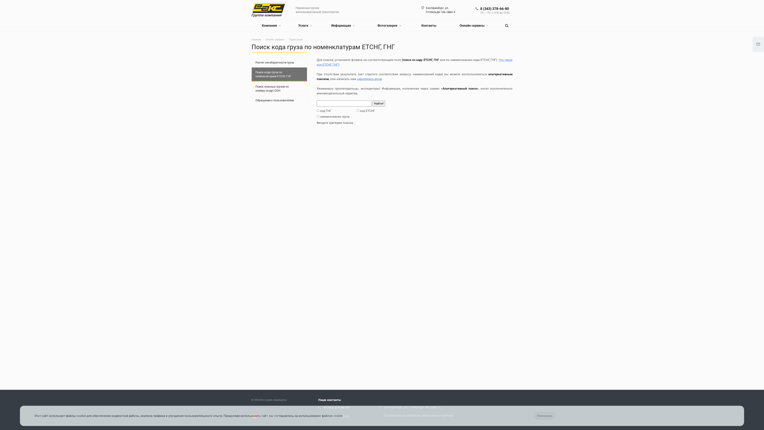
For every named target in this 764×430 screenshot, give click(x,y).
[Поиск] (507, 26)
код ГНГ (325, 111)
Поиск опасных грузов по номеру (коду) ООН (272, 88)
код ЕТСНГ (367, 111)
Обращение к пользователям (274, 100)
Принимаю (544, 416)
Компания (270, 25)
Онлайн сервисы (472, 25)
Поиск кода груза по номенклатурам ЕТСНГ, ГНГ (273, 74)
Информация (341, 25)
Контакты (428, 25)
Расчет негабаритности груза (274, 62)
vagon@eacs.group (369, 79)
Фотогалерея (387, 25)
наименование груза (334, 116)
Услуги (303, 25)
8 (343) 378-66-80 (494, 9)
